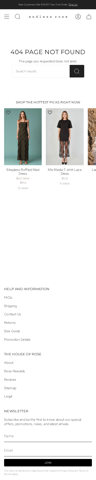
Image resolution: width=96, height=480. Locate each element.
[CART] (88, 17)
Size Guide (12, 331)
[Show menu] (7, 17)
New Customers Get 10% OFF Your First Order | (47, 4)
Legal (8, 396)
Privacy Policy (66, 470)
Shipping (10, 306)
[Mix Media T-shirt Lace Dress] (64, 136)
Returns (10, 322)
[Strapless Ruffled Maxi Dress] (23, 136)
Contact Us (12, 314)
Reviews (10, 379)
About (9, 362)
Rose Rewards (14, 371)
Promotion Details (17, 339)
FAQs (8, 297)
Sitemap (10, 388)
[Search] (77, 71)
